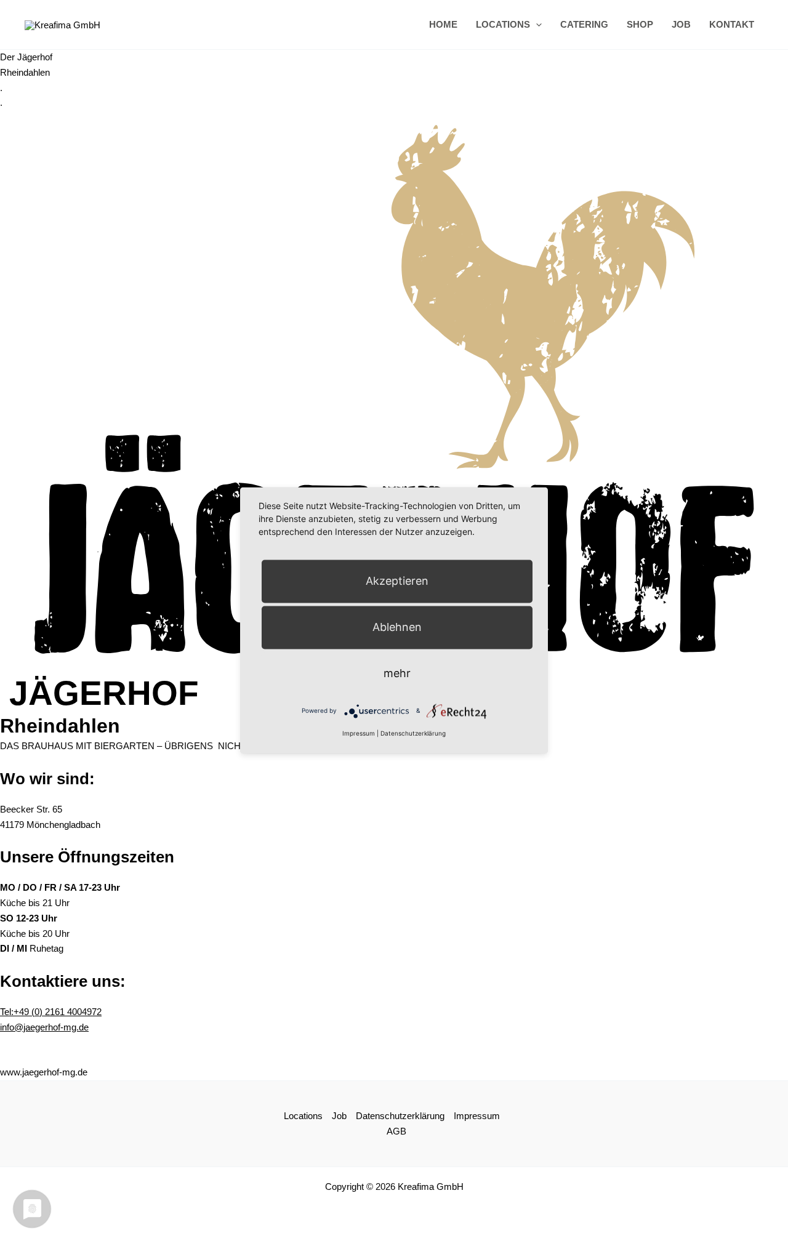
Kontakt (731, 24)
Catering (584, 24)
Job (681, 24)
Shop (640, 24)
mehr (397, 673)
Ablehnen (397, 626)
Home (443, 24)
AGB (396, 1131)
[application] (536, 24)
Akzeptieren (397, 580)
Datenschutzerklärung (400, 1115)
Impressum (477, 1115)
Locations (503, 24)
